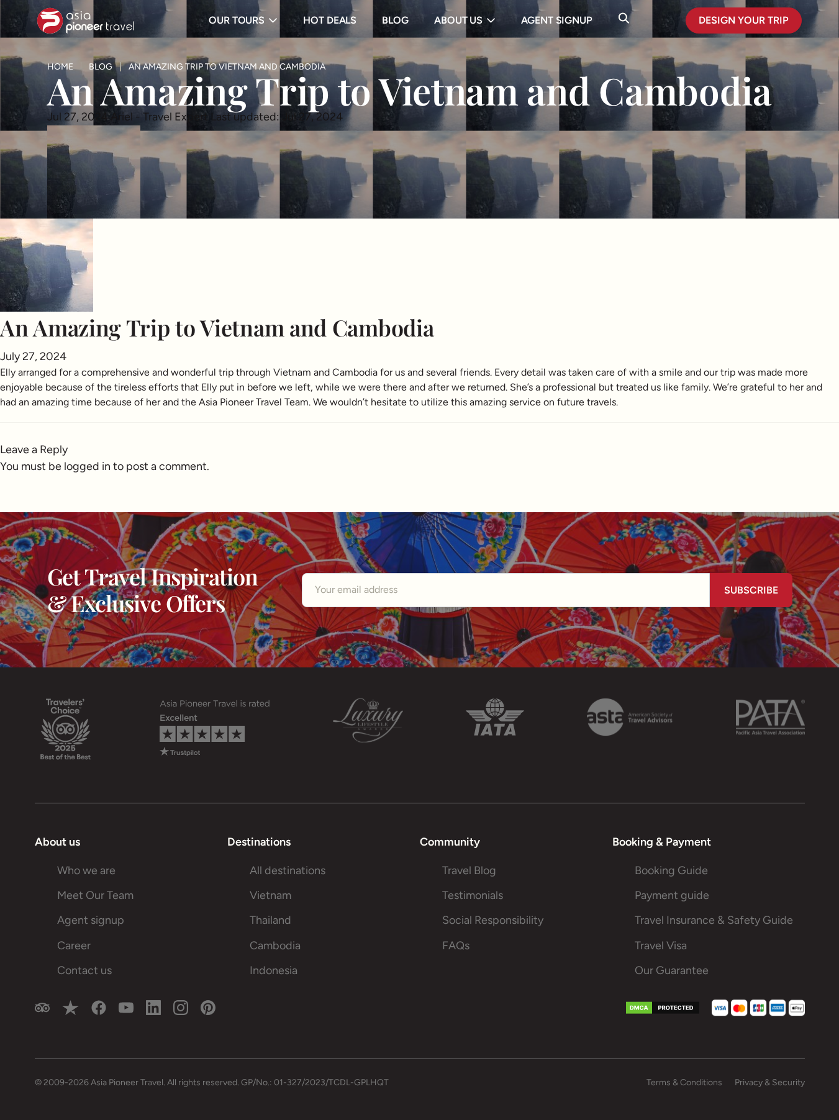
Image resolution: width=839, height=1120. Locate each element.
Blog (100, 67)
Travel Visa (661, 945)
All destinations (287, 870)
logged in (87, 466)
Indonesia (273, 970)
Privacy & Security (770, 1082)
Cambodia (275, 945)
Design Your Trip (744, 20)
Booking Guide (671, 870)
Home (60, 67)
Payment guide (672, 895)
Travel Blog (469, 870)
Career (74, 945)
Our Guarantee (672, 970)
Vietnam (270, 895)
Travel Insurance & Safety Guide (714, 920)
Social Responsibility (492, 920)
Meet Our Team (95, 895)
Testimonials (472, 895)
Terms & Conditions (684, 1082)
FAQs (455, 945)
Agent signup (90, 920)
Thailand (270, 920)
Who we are (86, 870)
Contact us (84, 970)
